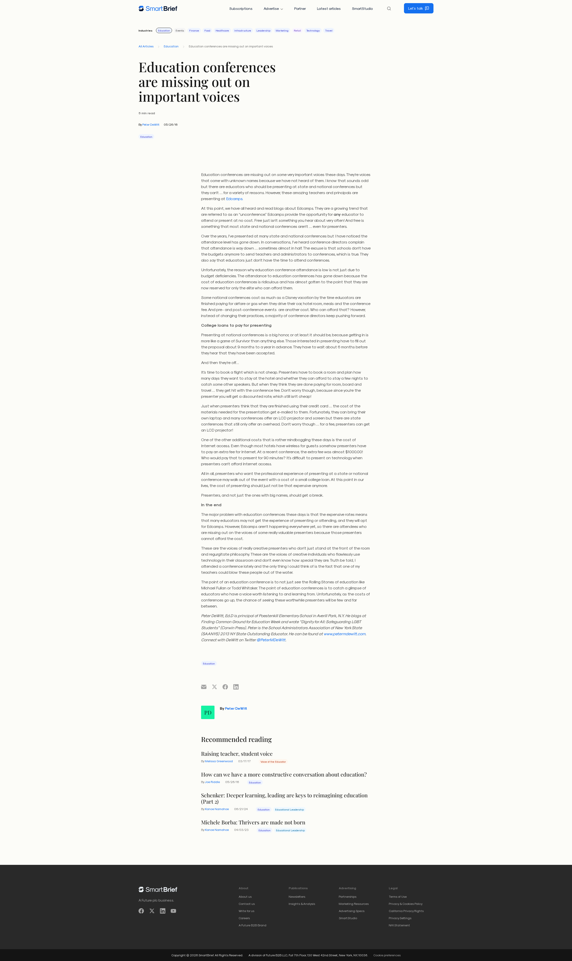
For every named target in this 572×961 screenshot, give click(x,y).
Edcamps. (234, 198)
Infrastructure (242, 30)
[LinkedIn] (162, 911)
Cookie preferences (387, 955)
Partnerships (347, 896)
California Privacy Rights (406, 911)
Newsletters (297, 896)
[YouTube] (173, 911)
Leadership (263, 30)
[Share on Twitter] (214, 687)
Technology (313, 30)
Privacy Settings (400, 918)
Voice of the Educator (273, 761)
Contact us (247, 904)
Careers (244, 918)
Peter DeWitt (151, 124)
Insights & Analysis (302, 904)
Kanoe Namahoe (217, 809)
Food (207, 30)
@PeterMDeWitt (271, 639)
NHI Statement (399, 925)
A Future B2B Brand (252, 925)
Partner (300, 8)
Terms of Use (398, 896)
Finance (194, 30)
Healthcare (222, 30)
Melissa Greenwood (219, 761)
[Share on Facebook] (225, 687)
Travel (328, 30)
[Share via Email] (203, 687)
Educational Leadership (289, 809)
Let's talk (415, 8)
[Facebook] (141, 911)
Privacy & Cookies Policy (406, 904)
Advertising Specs (351, 911)
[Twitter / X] (152, 911)
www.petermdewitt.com (344, 633)
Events (180, 30)
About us (245, 896)
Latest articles (329, 8)
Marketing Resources (354, 904)
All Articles (146, 46)
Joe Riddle (212, 782)
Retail (297, 30)
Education (164, 30)
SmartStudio (362, 8)
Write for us (246, 911)
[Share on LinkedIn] (236, 687)
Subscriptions (240, 8)
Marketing (282, 30)
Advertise (271, 8)
